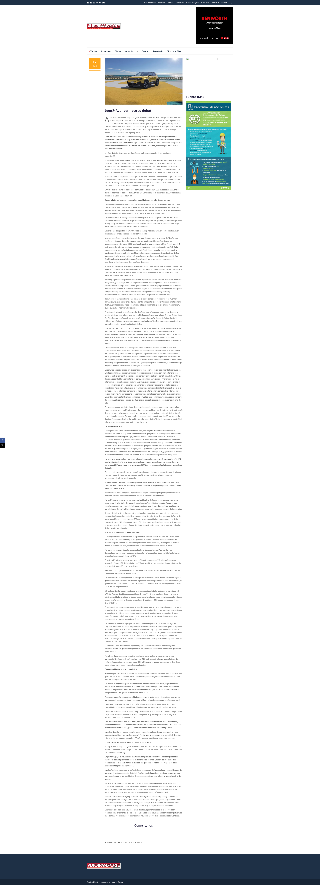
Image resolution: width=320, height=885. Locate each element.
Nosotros (180, 2)
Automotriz (122, 842)
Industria (129, 51)
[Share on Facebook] (2, 440)
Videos (93, 51)
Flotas (118, 51)
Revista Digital (192, 2)
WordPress (118, 882)
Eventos (161, 2)
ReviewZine (92, 882)
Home (170, 2)
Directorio (158, 51)
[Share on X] (2, 445)
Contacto (205, 2)
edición (139, 842)
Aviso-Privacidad (219, 2)
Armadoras (106, 51)
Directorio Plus (149, 2)
